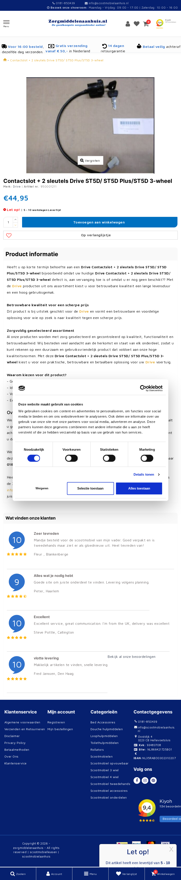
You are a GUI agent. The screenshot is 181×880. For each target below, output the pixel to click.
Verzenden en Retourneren (24, 729)
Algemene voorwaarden (22, 722)
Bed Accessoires (102, 722)
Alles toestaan (139, 488)
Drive (17, 186)
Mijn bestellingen (60, 729)
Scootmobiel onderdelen (108, 797)
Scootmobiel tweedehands (110, 784)
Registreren (56, 722)
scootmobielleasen (43, 852)
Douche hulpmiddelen (106, 729)
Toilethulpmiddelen (104, 743)
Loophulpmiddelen (104, 736)
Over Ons (11, 756)
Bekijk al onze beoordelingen (131, 657)
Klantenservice (15, 763)
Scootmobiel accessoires (109, 790)
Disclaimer (12, 736)
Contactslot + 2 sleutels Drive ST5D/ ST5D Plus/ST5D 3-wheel (56, 60)
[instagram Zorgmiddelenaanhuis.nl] (145, 780)
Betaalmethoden (16, 749)
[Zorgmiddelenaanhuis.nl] (90, 23)
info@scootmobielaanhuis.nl (108, 3)
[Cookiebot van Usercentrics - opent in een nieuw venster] (143, 388)
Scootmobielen (101, 756)
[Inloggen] (128, 24)
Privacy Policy (15, 743)
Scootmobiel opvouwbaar (109, 763)
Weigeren (42, 488)
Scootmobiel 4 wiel (104, 777)
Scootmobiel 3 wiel (104, 770)
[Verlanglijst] (137, 24)
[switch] (71, 458)
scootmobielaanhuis (36, 856)
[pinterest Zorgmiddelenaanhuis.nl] (153, 780)
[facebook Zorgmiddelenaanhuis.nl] (137, 780)
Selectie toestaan (90, 488)
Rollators (97, 749)
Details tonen (144, 474)
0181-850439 (65, 3)
